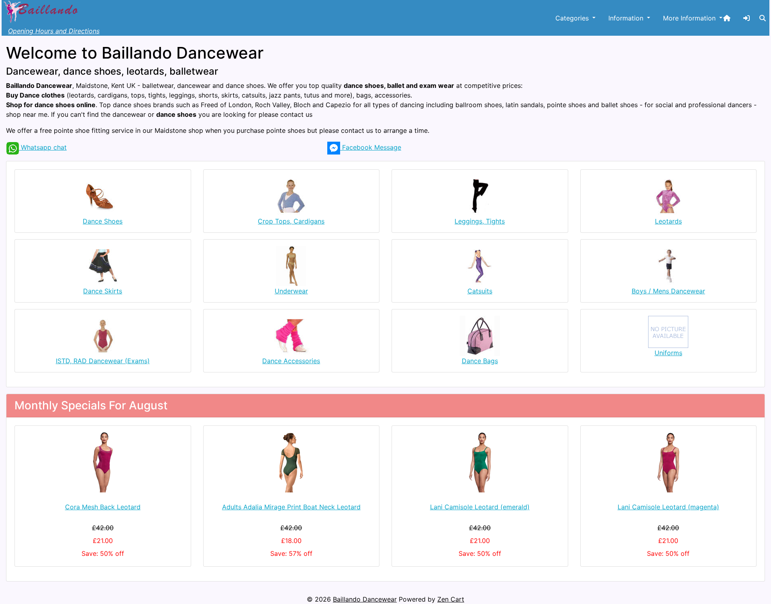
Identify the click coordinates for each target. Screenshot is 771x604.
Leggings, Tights (480, 221)
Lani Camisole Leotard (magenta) (668, 507)
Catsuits (479, 291)
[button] (762, 18)
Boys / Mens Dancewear (668, 291)
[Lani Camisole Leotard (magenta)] (668, 462)
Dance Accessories (291, 361)
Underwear (291, 291)
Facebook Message (370, 147)
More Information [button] (690, 18)
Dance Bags (480, 361)
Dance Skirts (102, 291)
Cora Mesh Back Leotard (103, 507)
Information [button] (626, 18)
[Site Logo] (42, 11)
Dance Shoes (102, 221)
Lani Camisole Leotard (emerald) (480, 507)
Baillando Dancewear (365, 599)
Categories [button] (573, 18)
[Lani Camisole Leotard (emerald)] (479, 462)
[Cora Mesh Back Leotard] (102, 462)
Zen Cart (450, 599)
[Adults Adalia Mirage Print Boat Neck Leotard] (291, 462)
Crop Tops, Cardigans (291, 221)
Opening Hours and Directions (54, 31)
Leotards (668, 221)
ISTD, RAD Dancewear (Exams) (103, 361)
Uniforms (668, 353)
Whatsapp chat (43, 147)
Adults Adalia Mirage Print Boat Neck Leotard (291, 507)
